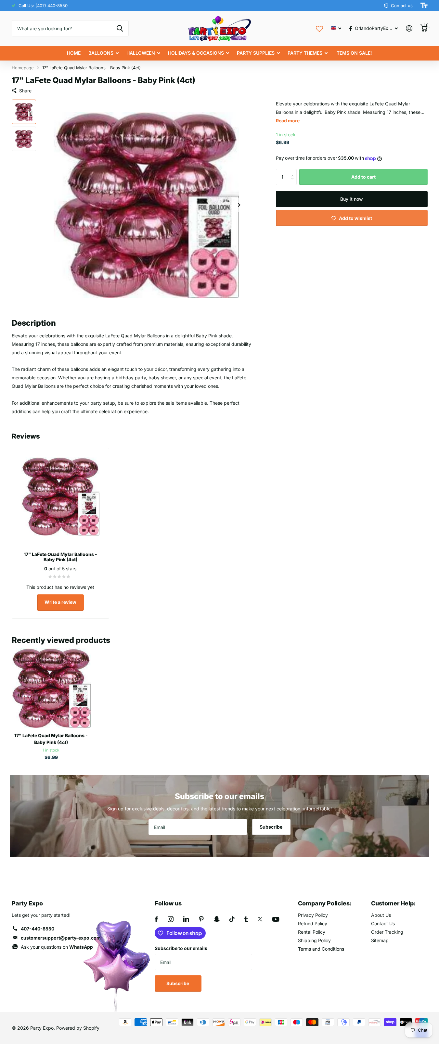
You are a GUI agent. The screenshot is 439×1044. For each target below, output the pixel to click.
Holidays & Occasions (196, 53)
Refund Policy (312, 923)
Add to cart (363, 177)
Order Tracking (387, 932)
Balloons (100, 53)
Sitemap (380, 940)
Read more (288, 120)
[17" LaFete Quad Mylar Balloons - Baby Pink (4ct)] (51, 687)
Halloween (140, 53)
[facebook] (156, 919)
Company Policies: (325, 903)
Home (74, 53)
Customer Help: (393, 903)
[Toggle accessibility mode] (424, 5)
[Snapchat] (216, 919)
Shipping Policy (314, 940)
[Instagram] (171, 919)
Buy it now (351, 199)
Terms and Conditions (321, 949)
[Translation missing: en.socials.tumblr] (246, 919)
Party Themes (305, 53)
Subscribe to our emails (181, 948)
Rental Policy (311, 932)
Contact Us (383, 923)
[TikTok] (232, 919)
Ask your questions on (57, 947)
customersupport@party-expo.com (61, 938)
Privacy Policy (313, 915)
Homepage (23, 67)
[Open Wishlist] (319, 28)
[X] (260, 919)
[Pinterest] (201, 919)
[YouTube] (275, 919)
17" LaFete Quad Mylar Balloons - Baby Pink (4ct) (51, 739)
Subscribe (271, 827)
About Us (381, 915)
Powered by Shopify (77, 1028)
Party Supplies (256, 53)
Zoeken (120, 28)
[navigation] (24, 112)
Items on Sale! (353, 53)
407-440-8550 (37, 928)
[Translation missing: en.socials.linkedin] (186, 919)
